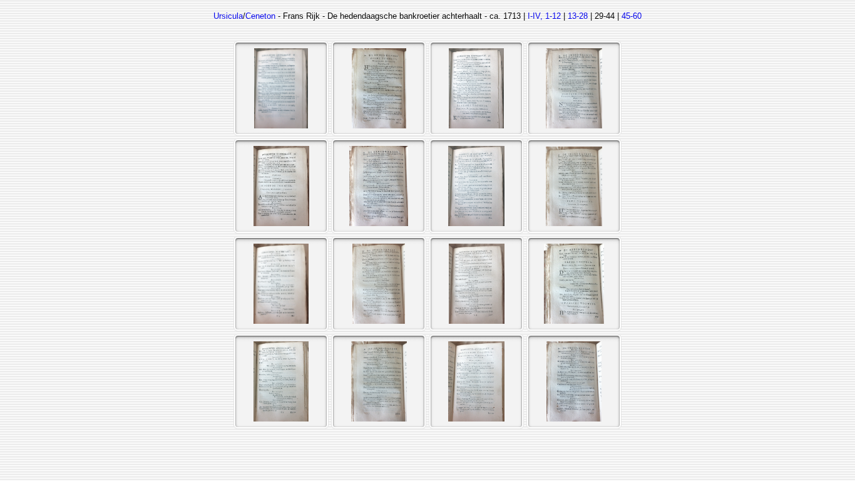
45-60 (632, 16)
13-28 (578, 16)
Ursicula (228, 16)
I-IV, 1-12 (544, 16)
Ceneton (260, 16)
